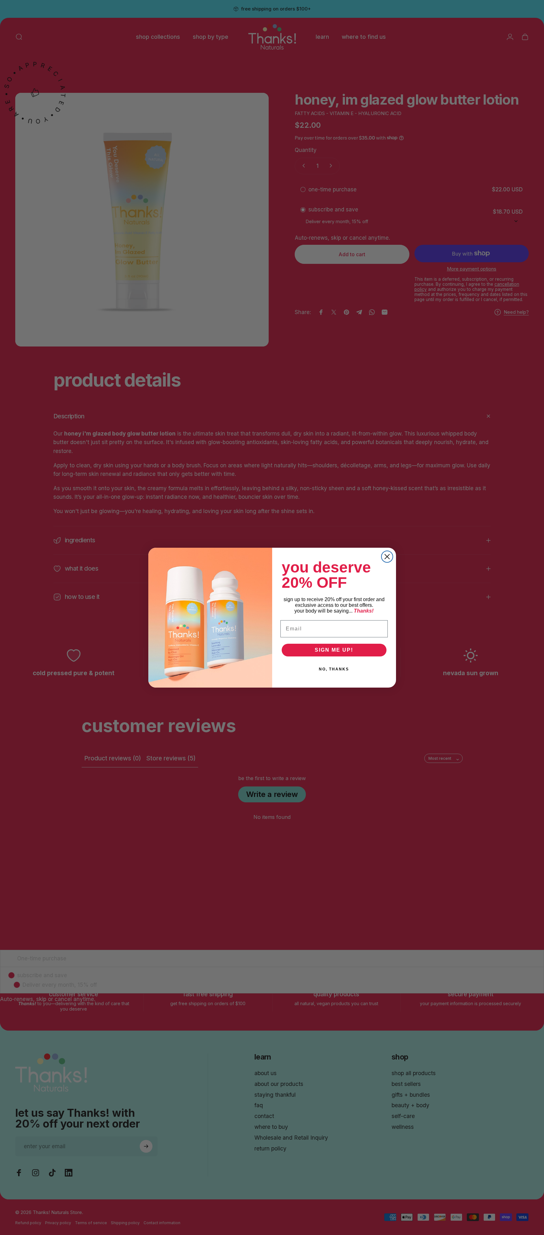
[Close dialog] (387, 556)
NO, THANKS (334, 669)
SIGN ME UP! (334, 650)
